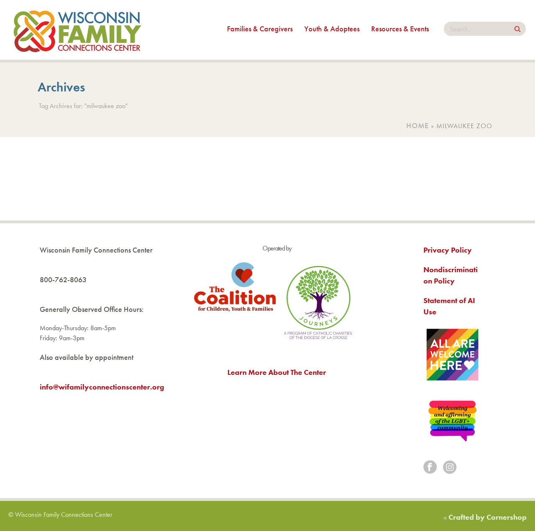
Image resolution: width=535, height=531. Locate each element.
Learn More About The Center (276, 372)
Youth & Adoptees (331, 28)
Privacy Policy (447, 250)
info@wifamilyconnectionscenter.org (102, 387)
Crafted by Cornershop (487, 517)
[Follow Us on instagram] (449, 467)
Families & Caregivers (260, 28)
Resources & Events (400, 28)
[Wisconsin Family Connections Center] (77, 30)
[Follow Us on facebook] (430, 467)
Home (417, 125)
